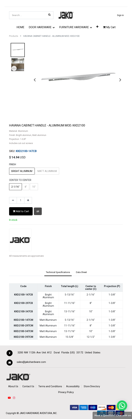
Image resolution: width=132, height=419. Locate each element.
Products (13, 36)
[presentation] (34, 79)
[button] (97, 26)
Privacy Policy (66, 392)
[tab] (58, 272)
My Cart (111, 27)
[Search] (49, 15)
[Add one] (28, 200)
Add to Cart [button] (22, 211)
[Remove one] (13, 200)
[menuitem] (20, 27)
